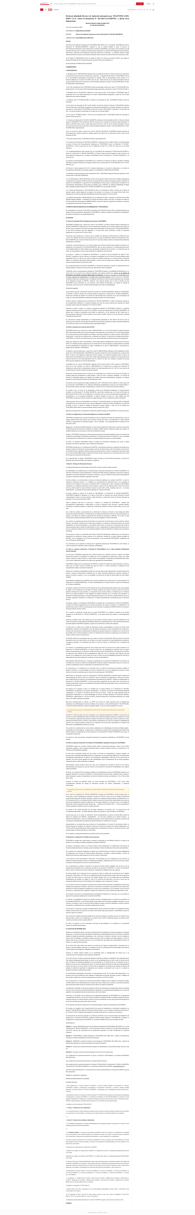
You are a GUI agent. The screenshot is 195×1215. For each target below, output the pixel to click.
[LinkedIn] (153, 9)
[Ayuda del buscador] (51, 3)
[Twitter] (144, 9)
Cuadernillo (56, 9)
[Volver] (41, 9)
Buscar (140, 3)
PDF (45, 9)
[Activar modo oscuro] (153, 3)
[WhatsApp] (150, 9)
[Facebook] (147, 9)
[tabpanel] (97, 610)
